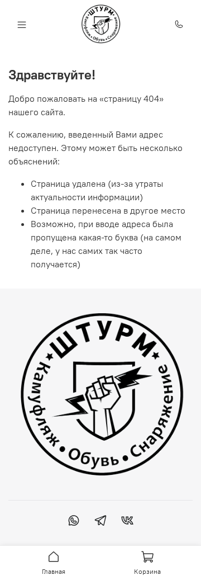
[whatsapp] (73, 522)
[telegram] (100, 522)
